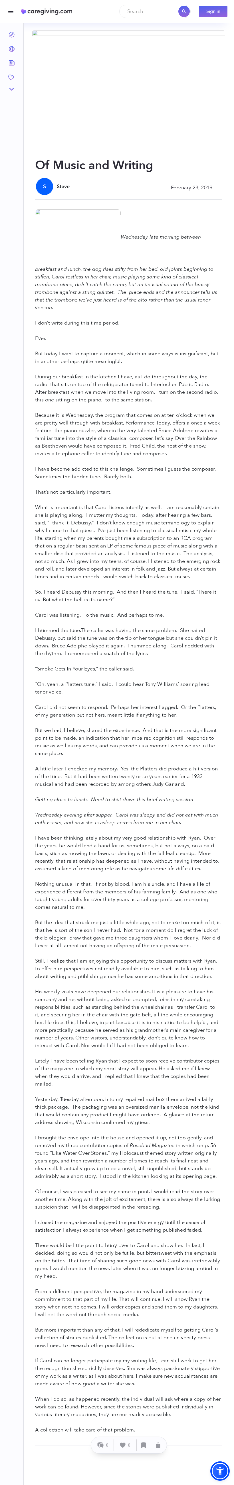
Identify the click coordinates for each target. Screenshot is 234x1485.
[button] (220, 1471)
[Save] (144, 1445)
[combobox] (155, 11)
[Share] (158, 1445)
